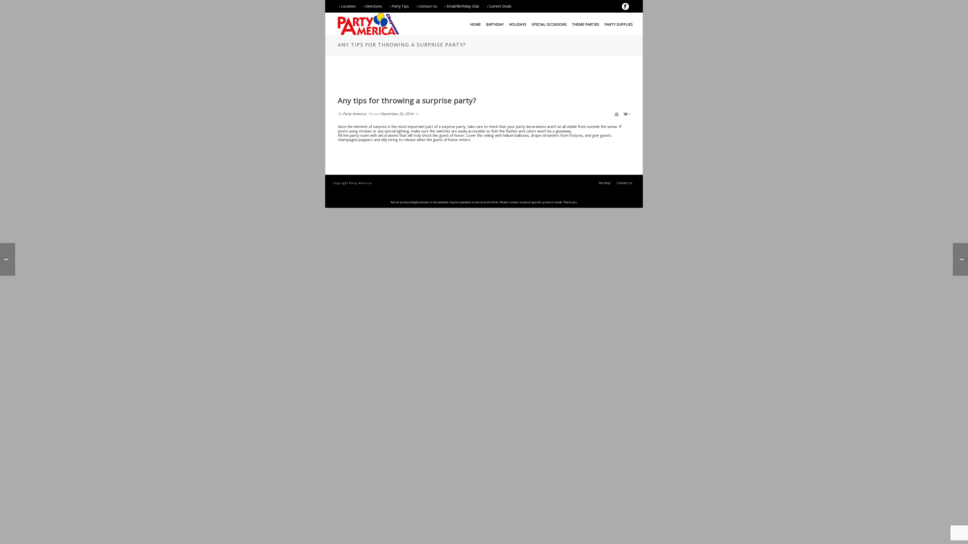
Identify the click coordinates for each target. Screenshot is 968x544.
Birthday (495, 24)
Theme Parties (585, 24)
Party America (354, 113)
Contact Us (624, 183)
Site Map (604, 183)
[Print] (617, 114)
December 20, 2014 (397, 113)
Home (475, 24)
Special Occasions (549, 24)
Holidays (517, 24)
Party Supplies (618, 24)
